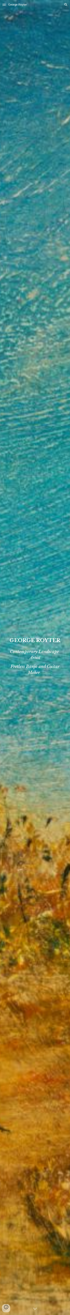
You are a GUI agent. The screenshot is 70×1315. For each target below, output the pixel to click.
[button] (4, 4)
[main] (35, 640)
